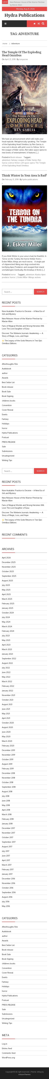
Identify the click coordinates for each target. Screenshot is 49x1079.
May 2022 (6, 677)
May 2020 (6, 736)
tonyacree (23, 59)
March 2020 (7, 741)
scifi (22, 163)
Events (4, 414)
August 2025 (7, 580)
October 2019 (7, 759)
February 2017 (8, 869)
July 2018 (5, 796)
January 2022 (7, 691)
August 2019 (7, 764)
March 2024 (7, 626)
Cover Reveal (7, 410)
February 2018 (8, 819)
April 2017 (6, 860)
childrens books (8, 401)
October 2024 (8, 613)
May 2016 (6, 906)
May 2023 (6, 640)
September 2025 (9, 576)
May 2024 (6, 622)
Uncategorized (8, 456)
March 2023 (7, 649)
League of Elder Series (27, 160)
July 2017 (5, 851)
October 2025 (8, 571)
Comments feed (8, 1053)
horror (13, 274)
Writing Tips (7, 460)
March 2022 (7, 681)
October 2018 (7, 782)
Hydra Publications (25, 15)
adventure (6, 160)
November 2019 (8, 755)
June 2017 (6, 856)
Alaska (38, 274)
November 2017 (8, 833)
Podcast (5, 437)
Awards (5, 378)
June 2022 (6, 672)
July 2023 (6, 635)
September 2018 (9, 787)
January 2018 (7, 823)
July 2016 (5, 901)
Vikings (31, 277)
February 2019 (8, 768)
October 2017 (7, 837)
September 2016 (9, 892)
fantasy (14, 160)
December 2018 (8, 773)
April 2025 (6, 594)
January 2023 (7, 654)
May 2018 (6, 805)
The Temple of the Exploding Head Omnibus (21, 54)
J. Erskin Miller (22, 277)
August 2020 (7, 727)
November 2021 (8, 695)
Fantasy (5, 419)
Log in (4, 1044)
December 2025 (9, 562)
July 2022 (6, 668)
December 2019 (8, 750)
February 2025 (8, 603)
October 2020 (8, 723)
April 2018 (6, 810)
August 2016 (7, 897)
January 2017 (7, 874)
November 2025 (9, 567)
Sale (4, 446)
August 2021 (7, 704)
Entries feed (7, 1048)
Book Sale (6, 391)
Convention (7, 405)
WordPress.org (8, 1057)
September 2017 (9, 842)
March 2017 (6, 865)
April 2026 (6, 558)
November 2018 (8, 778)
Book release (16, 157)
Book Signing (7, 396)
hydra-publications (30, 179)
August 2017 (7, 846)
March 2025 (7, 599)
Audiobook (6, 368)
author (5, 373)
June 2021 (6, 709)
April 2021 (6, 718)
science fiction (14, 163)
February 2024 (8, 631)
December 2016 (8, 879)
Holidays (5, 424)
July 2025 (6, 585)
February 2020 (8, 746)
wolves (38, 277)
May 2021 (6, 713)
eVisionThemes (24, 1074)
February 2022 (8, 686)
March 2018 (6, 814)
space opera (29, 163)
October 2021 (7, 700)
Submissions (7, 451)
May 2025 (6, 590)
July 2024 (6, 617)
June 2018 (6, 801)
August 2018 (7, 791)
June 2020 (6, 732)
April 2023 (6, 645)
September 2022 (9, 658)
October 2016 (7, 888)
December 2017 (8, 828)
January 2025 (7, 608)
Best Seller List (8, 382)
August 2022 (7, 663)
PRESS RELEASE (8, 442)
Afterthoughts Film (10, 364)
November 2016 (8, 883)
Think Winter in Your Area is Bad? (24, 175)
